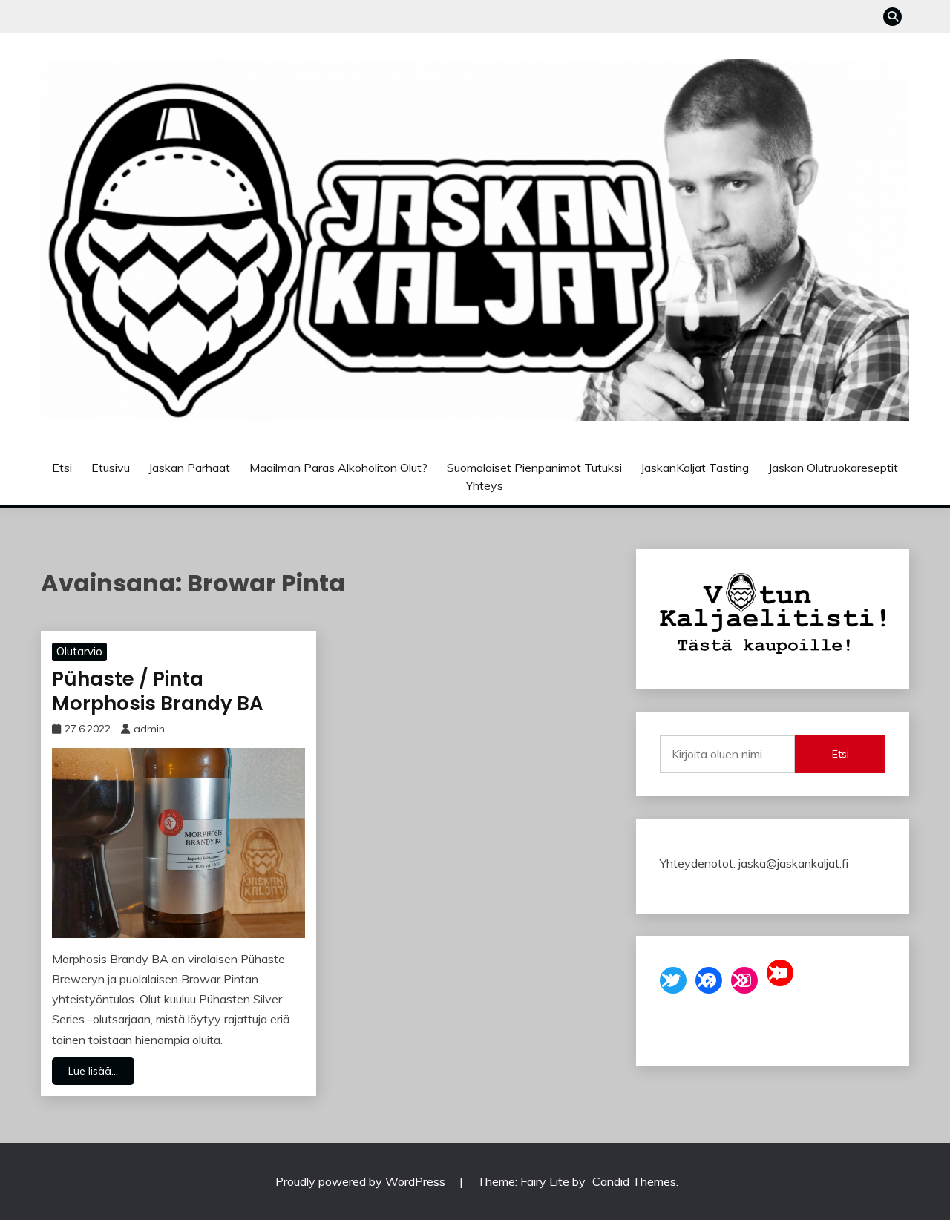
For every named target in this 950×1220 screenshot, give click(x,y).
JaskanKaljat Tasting (695, 467)
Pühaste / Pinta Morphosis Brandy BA (157, 691)
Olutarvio (79, 651)
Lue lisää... (93, 1071)
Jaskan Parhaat (189, 467)
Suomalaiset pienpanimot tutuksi (534, 467)
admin (149, 728)
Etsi (62, 467)
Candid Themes (634, 1181)
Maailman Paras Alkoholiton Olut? (338, 467)
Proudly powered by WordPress (361, 1181)
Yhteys (484, 485)
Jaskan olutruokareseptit (833, 467)
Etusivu (110, 467)
